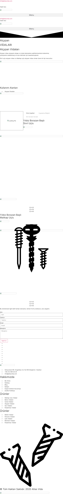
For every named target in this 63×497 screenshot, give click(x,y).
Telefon (2, 317)
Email (1, 323)
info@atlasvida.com (6, 1)
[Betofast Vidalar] (31, 248)
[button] (31, 15)
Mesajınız (3, 328)
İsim (1, 312)
